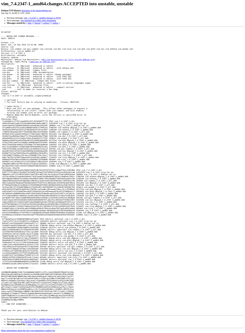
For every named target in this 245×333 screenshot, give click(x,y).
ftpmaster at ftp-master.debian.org (36, 10)
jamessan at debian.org (41, 62)
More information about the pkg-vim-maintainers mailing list (28, 330)
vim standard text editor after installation (38, 20)
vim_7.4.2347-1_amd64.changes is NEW (42, 18)
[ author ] (55, 23)
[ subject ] (46, 23)
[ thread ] (37, 23)
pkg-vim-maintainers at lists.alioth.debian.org (68, 60)
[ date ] (30, 23)
